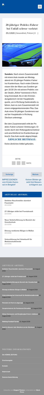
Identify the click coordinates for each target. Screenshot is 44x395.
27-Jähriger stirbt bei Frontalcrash (19, 211)
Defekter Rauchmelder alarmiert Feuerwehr (18, 202)
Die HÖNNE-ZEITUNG (9, 355)
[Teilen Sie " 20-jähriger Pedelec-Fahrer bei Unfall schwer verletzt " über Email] (18, 163)
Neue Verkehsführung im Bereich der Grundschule (20, 221)
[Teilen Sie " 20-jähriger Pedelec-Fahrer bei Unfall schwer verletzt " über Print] (23, 163)
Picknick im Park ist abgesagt (12, 303)
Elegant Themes (19, 390)
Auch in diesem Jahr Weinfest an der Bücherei (18, 327)
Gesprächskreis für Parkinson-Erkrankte (16, 308)
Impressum (6, 372)
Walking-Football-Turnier (10, 321)
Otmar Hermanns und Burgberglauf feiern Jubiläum (20, 314)
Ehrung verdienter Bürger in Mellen (19, 231)
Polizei (30, 33)
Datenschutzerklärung (10, 377)
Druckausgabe (7, 360)
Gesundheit (21, 33)
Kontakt (5, 366)
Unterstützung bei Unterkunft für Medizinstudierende (18, 240)
